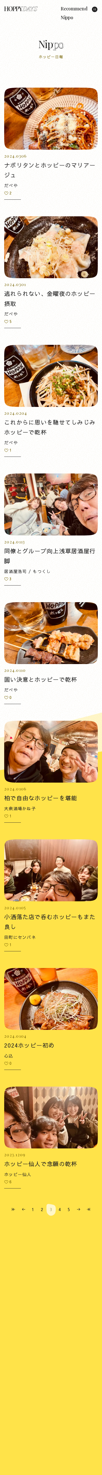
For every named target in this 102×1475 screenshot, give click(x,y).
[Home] (21, 8)
